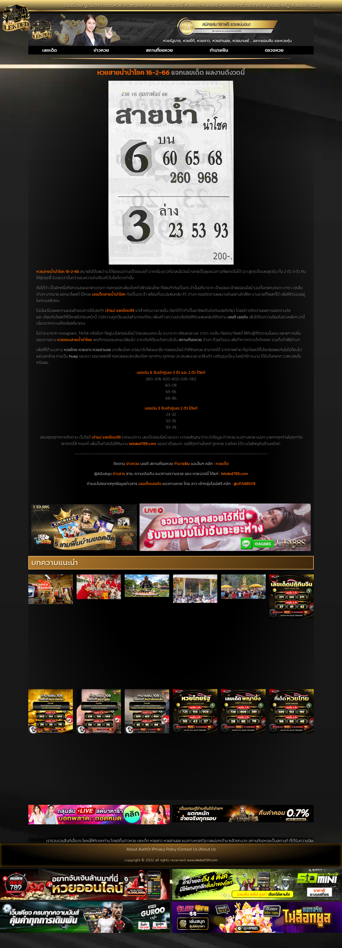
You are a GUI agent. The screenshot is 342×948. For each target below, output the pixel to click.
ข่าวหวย (101, 50)
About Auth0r (138, 849)
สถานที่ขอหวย (159, 50)
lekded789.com (234, 473)
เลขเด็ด (49, 50)
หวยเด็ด (222, 464)
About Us (207, 849)
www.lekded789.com (202, 860)
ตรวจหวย (274, 50)
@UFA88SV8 (244, 483)
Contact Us (188, 849)
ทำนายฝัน (219, 50)
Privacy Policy (164, 849)
